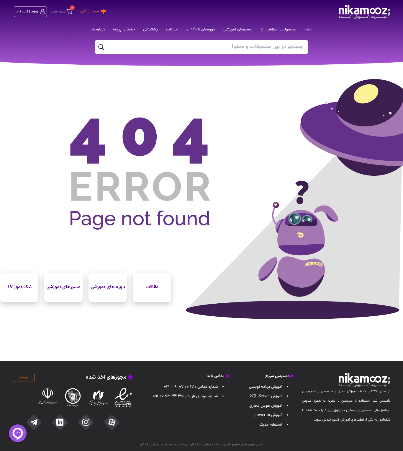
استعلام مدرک (270, 425)
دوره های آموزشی (108, 287)
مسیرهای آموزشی (63, 287)
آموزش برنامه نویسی (265, 387)
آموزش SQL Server (266, 396)
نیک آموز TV (19, 287)
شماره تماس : (191, 387)
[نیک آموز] (364, 12)
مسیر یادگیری (89, 11)
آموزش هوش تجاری (265, 406)
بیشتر (23, 377)
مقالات (152, 287)
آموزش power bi (268, 415)
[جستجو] (101, 47)
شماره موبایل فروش (185, 396)
